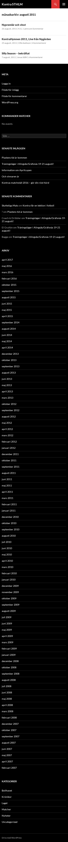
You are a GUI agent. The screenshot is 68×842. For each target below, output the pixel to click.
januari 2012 (9, 447)
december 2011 (10, 454)
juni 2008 (7, 692)
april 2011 (7, 491)
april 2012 (7, 429)
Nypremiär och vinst (14, 24)
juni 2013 (7, 378)
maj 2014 (7, 341)
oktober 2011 (9, 460)
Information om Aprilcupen (17, 170)
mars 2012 (7, 435)
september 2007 (10, 736)
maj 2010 (7, 554)
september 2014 (10, 322)
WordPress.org (10, 102)
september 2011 (10, 466)
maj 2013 (7, 385)
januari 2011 (9, 510)
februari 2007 (9, 767)
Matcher (6, 809)
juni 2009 (7, 623)
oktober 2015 (9, 284)
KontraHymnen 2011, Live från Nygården (26, 39)
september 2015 (10, 291)
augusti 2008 (9, 679)
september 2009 (10, 604)
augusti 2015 (9, 297)
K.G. (20, 28)
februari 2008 (9, 717)
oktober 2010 (9, 523)
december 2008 (10, 661)
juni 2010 (7, 548)
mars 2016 (7, 272)
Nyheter (6, 815)
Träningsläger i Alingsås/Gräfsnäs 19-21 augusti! (28, 163)
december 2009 (10, 585)
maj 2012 (7, 422)
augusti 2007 (9, 742)
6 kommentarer (36, 57)
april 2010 (7, 560)
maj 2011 (7, 485)
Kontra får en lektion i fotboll (38, 205)
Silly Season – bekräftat (16, 53)
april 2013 (7, 391)
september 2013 (10, 366)
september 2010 (10, 529)
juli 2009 (6, 617)
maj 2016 (7, 265)
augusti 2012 (9, 416)
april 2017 (7, 259)
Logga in (6, 83)
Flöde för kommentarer (14, 96)
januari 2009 (9, 654)
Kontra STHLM (12, 4)
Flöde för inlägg (10, 89)
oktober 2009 (9, 598)
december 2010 (10, 516)
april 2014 (7, 347)
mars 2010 (7, 567)
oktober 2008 (9, 667)
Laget (4, 803)
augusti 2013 (9, 372)
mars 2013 (7, 397)
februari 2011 (9, 504)
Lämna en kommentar (33, 28)
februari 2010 (9, 573)
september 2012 (10, 410)
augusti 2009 (9, 610)
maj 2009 (7, 629)
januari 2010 (9, 579)
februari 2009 (9, 648)
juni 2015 (7, 303)
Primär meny (64, 4)
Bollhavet (7, 790)
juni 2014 (7, 334)
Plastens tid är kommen (14, 157)
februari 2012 (9, 441)
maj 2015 (7, 309)
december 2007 (10, 723)
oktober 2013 (9, 360)
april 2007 (7, 761)
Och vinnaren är (10, 176)
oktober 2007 (9, 730)
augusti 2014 (9, 328)
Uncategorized (9, 821)
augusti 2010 (9, 535)
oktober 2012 (9, 403)
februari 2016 (9, 278)
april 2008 (7, 704)
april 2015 (7, 316)
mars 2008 (7, 711)
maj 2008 (7, 698)
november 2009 (10, 592)
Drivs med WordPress (12, 837)
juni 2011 (7, 479)
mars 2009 (7, 642)
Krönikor (7, 796)
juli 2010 (6, 541)
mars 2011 (7, 498)
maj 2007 (7, 755)
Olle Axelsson (24, 43)
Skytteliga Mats (10, 205)
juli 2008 (6, 686)
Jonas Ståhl (22, 57)
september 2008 (10, 673)
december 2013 (10, 353)
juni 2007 (7, 748)
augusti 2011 (9, 472)
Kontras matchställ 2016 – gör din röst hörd (25, 182)
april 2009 (7, 636)
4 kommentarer (39, 43)
